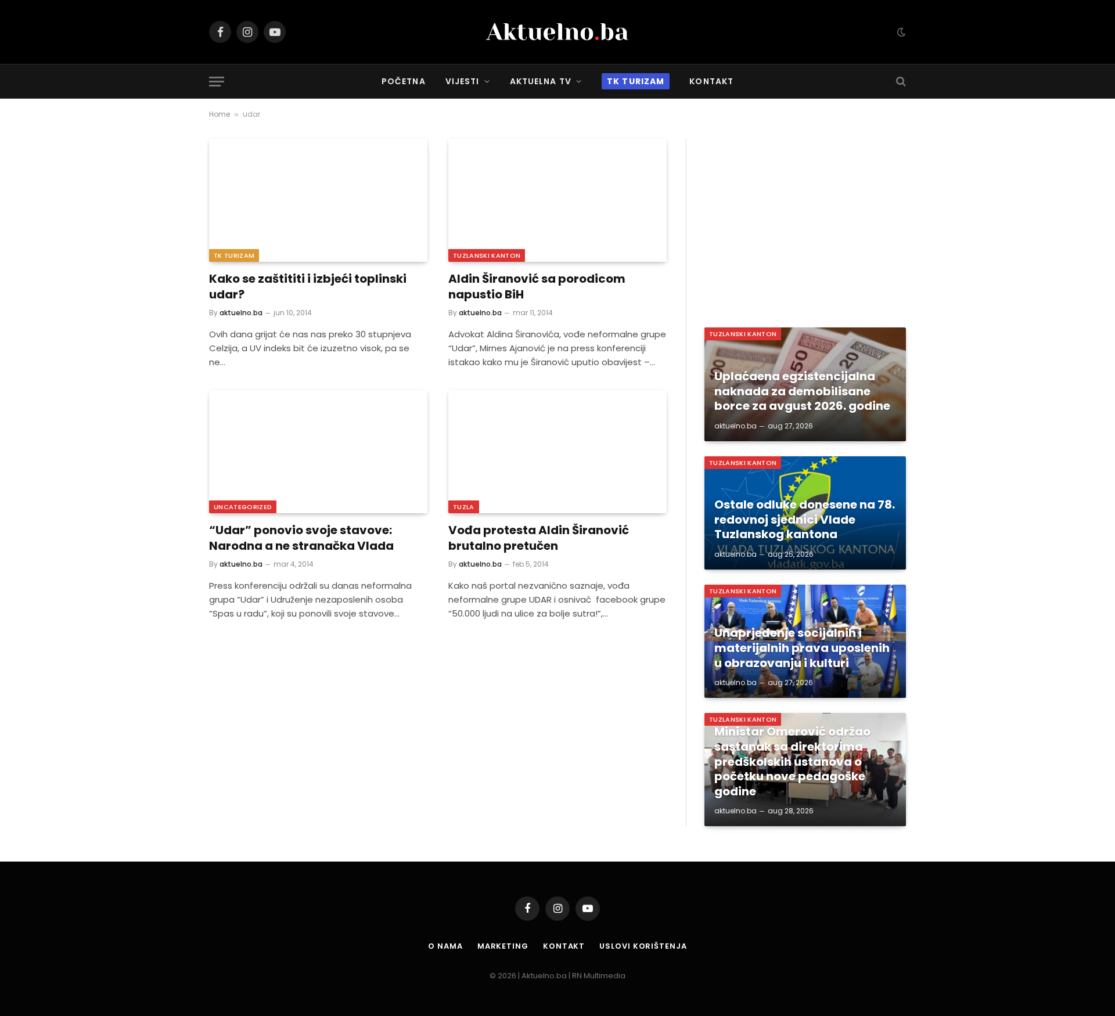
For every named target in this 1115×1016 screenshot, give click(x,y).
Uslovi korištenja (642, 946)
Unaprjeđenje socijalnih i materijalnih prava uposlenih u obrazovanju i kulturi (802, 648)
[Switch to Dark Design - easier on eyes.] (900, 32)
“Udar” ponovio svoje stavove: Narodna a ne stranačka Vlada (301, 538)
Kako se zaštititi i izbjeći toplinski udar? (308, 286)
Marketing (502, 946)
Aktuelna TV (540, 81)
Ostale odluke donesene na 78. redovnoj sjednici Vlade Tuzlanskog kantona (804, 520)
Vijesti (462, 81)
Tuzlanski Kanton (486, 255)
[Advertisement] (805, 220)
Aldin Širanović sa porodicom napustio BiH (536, 286)
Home (219, 114)
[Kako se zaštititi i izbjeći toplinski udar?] (318, 200)
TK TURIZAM (234, 255)
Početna (404, 81)
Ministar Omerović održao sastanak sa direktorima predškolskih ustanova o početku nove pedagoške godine (792, 762)
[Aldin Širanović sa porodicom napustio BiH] (557, 200)
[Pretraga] (900, 82)
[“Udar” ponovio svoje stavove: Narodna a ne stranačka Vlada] (318, 451)
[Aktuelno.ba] (557, 32)
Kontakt (711, 81)
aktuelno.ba (241, 313)
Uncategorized (243, 506)
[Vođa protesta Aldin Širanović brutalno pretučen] (557, 451)
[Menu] (216, 82)
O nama (445, 946)
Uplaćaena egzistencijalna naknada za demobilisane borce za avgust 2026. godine (802, 391)
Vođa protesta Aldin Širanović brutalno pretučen (538, 538)
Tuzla (463, 506)
